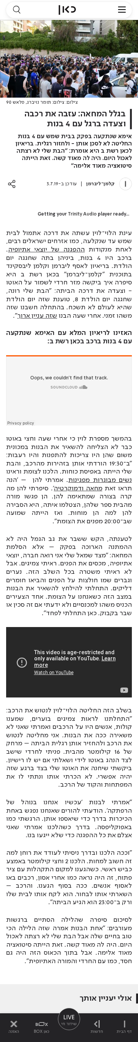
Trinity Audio (82, 214)
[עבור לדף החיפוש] (16, 10)
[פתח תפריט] (122, 10)
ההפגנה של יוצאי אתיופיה (46, 249)
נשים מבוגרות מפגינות (100, 480)
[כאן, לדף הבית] (67, 10)
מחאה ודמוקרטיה (78, 488)
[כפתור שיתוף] (11, 184)
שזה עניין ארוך (37, 315)
